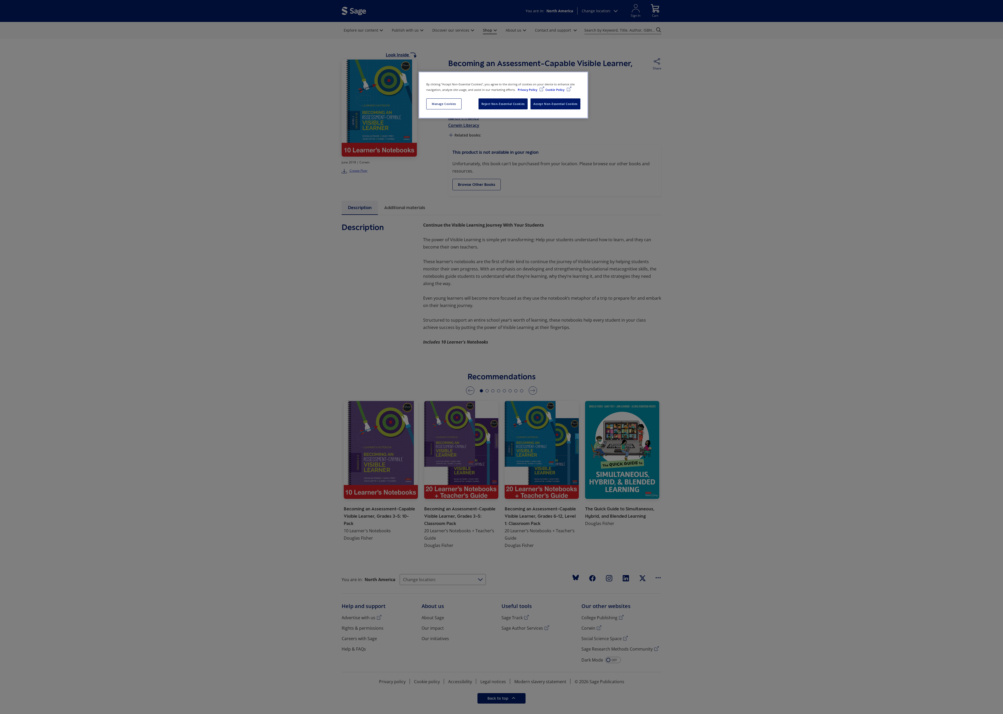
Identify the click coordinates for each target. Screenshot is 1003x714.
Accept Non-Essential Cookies (555, 104)
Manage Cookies (444, 104)
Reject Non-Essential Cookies (503, 104)
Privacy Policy (528, 90)
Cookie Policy (555, 90)
